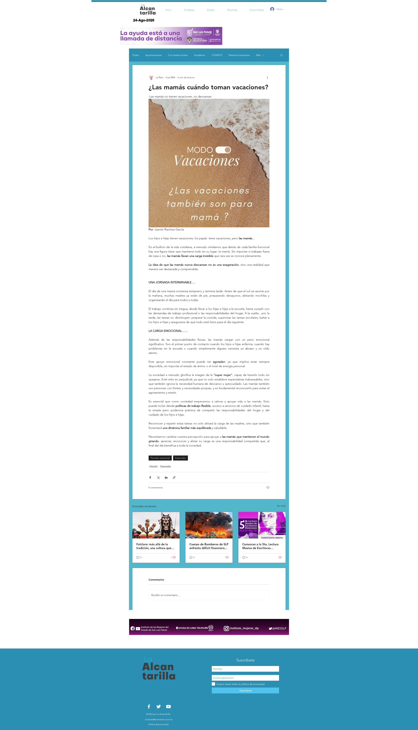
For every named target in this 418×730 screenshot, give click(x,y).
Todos (135, 55)
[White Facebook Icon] (149, 706)
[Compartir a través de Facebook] (150, 477)
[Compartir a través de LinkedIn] (166, 477)
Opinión (153, 466)
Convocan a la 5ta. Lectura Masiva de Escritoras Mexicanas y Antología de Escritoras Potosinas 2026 (260, 546)
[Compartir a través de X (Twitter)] (158, 477)
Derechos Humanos (239, 55)
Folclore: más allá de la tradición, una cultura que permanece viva (153, 546)
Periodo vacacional (160, 457)
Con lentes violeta (178, 55)
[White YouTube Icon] (168, 706)
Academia (199, 55)
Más (258, 55)
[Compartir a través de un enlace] (174, 477)
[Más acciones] (267, 77)
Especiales (180, 457)
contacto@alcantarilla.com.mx (158, 719)
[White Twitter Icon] (158, 706)
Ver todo (281, 505)
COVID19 (217, 55)
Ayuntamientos (153, 55)
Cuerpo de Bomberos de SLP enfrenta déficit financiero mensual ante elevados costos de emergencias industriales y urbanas (208, 546)
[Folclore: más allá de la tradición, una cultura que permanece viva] (156, 525)
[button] (171, 36)
